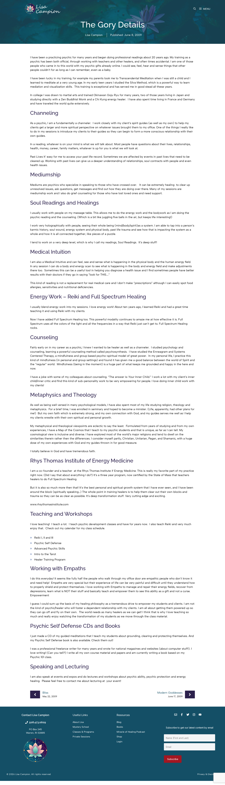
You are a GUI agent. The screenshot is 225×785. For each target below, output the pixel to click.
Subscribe (172, 759)
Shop (119, 736)
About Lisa (78, 722)
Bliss (45, 692)
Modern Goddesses (170, 692)
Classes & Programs (83, 731)
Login (119, 741)
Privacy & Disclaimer (207, 774)
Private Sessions (81, 736)
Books (120, 727)
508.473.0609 (37, 722)
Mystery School (81, 727)
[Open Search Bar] (194, 9)
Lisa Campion (94, 35)
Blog (119, 722)
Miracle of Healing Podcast (131, 731)
